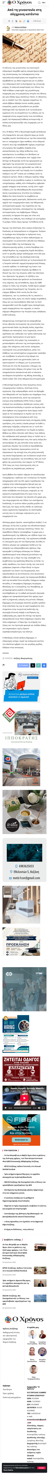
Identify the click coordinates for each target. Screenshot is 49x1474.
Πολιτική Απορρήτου (22, 1468)
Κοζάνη (17, 658)
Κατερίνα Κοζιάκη (42, 1360)
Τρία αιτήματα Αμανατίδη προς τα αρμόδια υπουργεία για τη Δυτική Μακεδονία (16, 1283)
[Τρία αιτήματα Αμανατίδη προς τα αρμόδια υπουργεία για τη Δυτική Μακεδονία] (40, 1283)
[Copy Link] (24, 21)
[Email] (20, 21)
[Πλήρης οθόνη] (43, 1108)
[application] (24, 1098)
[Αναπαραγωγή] (6, 1108)
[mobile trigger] (5, 2)
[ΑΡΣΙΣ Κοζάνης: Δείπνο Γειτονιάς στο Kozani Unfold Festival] (40, 1270)
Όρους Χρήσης (8, 1470)
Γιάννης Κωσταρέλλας (32, 1343)
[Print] (28, 21)
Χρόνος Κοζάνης (21, 27)
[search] (39, 3)
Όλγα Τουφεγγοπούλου (33, 1378)
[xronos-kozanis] (20, 2)
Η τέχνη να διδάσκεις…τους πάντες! (19, 1229)
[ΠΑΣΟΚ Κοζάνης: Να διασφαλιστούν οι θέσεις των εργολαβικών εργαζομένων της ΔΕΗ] (40, 1298)
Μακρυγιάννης (26, 658)
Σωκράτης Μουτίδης (42, 1343)
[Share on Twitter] (16, 21)
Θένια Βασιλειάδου (32, 1360)
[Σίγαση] (39, 1108)
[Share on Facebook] (12, 21)
